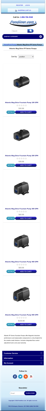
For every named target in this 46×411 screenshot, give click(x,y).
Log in (27, 5)
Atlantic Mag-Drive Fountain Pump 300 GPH (21, 209)
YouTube (31, 376)
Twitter (20, 376)
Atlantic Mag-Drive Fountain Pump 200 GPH (21, 155)
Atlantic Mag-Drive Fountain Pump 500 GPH (21, 315)
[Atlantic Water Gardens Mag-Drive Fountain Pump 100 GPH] (21, 81)
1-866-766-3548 (26, 17)
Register (19, 5)
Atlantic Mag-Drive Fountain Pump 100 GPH (21, 102)
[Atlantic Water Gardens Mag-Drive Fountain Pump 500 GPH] (21, 294)
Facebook (15, 376)
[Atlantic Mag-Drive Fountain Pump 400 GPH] (21, 241)
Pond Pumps (12, 44)
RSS (26, 376)
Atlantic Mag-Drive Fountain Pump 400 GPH (21, 262)
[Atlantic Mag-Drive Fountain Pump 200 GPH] (21, 134)
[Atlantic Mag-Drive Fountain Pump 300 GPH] (21, 188)
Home (6, 44)
